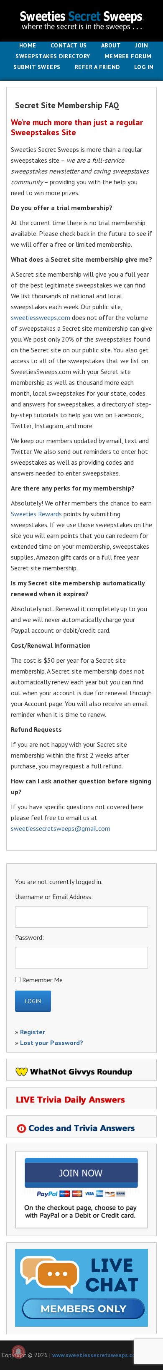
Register (32, 1032)
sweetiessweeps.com (40, 317)
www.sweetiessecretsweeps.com (96, 1355)
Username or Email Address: (54, 896)
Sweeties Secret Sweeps (81, 20)
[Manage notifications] (18, 1351)
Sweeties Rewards (36, 514)
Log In (144, 67)
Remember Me (42, 980)
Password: (29, 937)
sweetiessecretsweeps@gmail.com (60, 828)
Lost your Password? (51, 1042)
